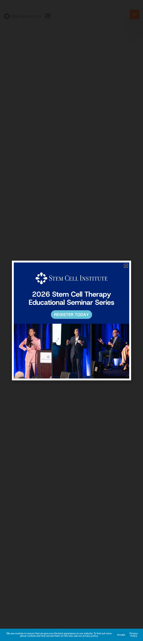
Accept (121, 635)
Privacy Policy (134, 634)
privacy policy (90, 636)
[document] (71, 320)
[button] (126, 265)
